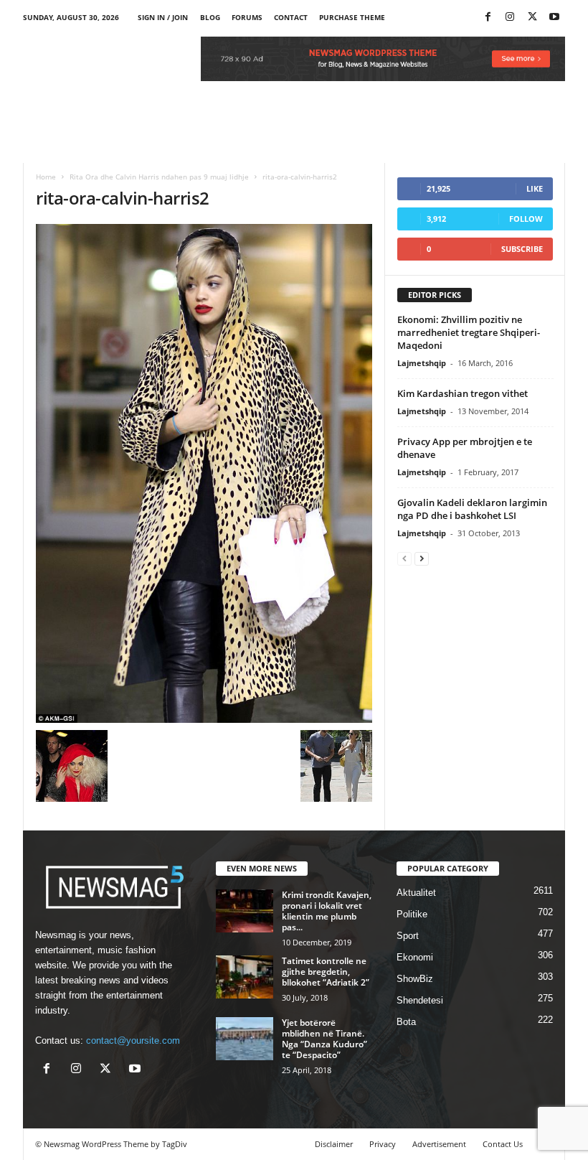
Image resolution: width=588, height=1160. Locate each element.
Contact (291, 17)
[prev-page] (404, 558)
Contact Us (503, 1143)
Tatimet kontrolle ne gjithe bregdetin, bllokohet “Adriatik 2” (325, 971)
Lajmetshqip (421, 362)
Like (534, 188)
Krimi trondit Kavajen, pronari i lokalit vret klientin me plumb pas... (326, 911)
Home (46, 177)
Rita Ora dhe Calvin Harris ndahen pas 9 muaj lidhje (159, 177)
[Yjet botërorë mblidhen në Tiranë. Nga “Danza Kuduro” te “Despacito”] (244, 1038)
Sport (408, 935)
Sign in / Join (163, 17)
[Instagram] (509, 17)
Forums (247, 17)
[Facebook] (487, 17)
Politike (412, 914)
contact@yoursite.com (133, 1040)
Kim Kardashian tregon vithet (462, 393)
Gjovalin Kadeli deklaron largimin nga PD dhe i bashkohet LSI (472, 509)
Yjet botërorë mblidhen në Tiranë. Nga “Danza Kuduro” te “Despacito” (324, 1038)
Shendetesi (420, 1000)
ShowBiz (415, 978)
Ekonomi (415, 957)
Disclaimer (334, 1143)
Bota (406, 1021)
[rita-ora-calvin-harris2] (204, 473)
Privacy (382, 1143)
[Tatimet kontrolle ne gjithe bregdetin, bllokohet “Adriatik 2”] (244, 976)
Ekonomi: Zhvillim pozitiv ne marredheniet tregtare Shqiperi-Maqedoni (468, 332)
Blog (210, 17)
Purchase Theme (352, 17)
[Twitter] (532, 17)
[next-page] (421, 558)
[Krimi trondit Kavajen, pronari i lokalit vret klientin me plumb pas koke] (244, 910)
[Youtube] (554, 17)
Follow (526, 218)
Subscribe (522, 248)
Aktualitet (416, 892)
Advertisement (439, 1143)
